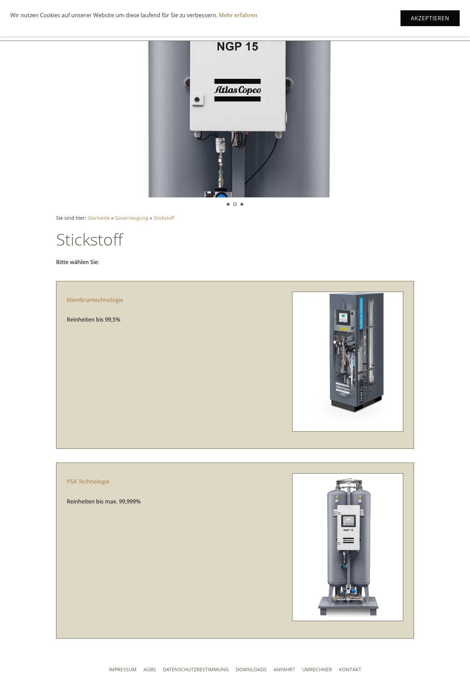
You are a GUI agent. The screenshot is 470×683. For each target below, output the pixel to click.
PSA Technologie (88, 481)
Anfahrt (284, 669)
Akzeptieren (430, 18)
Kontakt (350, 669)
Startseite (99, 218)
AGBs (149, 669)
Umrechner (317, 669)
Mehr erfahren (238, 15)
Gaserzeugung (131, 218)
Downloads (251, 669)
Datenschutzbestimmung (196, 669)
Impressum (123, 669)
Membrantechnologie (95, 300)
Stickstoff (163, 218)
